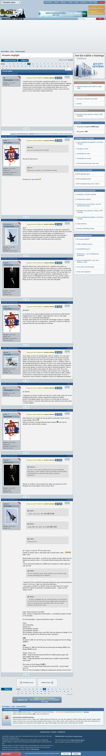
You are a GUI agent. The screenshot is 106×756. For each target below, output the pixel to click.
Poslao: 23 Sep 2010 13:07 (10, 410)
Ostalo (12, 51)
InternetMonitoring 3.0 (83, 249)
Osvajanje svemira (82, 149)
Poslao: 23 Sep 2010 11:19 (10, 73)
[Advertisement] (53, 36)
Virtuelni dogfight (20, 51)
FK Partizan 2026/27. (83, 239)
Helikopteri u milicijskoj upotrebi (86, 194)
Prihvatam (66, 753)
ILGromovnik (7, 224)
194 (60, 66)
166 (21, 64)
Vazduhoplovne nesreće (84, 158)
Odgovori (24, 60)
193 (56, 66)
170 (36, 64)
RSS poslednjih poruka (84, 179)
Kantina (70, 2)
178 (67, 64)
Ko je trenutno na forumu (11, 709)
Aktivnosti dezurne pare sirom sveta (88, 163)
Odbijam (76, 753)
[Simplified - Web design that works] (81, 741)
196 (68, 66)
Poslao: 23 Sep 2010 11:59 (10, 302)
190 (45, 66)
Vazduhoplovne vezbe (83, 153)
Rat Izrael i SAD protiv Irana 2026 (87, 99)
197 (3, 68)
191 (49, 66)
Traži (90, 2)
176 (59, 64)
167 (25, 64)
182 (14, 66)
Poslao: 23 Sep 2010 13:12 (10, 499)
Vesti (66, 736)
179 (3, 66)
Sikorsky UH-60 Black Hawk (85, 228)
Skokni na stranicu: (59, 69)
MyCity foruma (35, 749)
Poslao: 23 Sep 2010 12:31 (10, 383)
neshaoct (6, 504)
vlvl (4, 78)
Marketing (101, 2)
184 (22, 66)
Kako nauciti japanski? (84, 272)
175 (56, 64)
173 (48, 64)
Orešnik (79, 103)
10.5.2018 (70, 59)
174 (52, 64)
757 (6, 68)
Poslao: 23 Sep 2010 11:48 (10, 258)
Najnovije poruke (45, 731)
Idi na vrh (70, 694)
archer (5, 140)
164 (13, 64)
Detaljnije (86, 712)
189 (41, 66)
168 (29, 64)
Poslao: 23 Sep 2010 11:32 (10, 136)
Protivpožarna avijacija (84, 199)
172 (44, 64)
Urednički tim (61, 731)
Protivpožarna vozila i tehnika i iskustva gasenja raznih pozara (89, 205)
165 (17, 64)
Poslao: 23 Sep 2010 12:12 (10, 348)
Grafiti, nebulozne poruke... (85, 244)
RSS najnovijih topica (83, 174)
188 (37, 66)
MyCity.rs (70, 736)
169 (33, 64)
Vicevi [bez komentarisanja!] (85, 267)
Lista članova (83, 2)
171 (40, 64)
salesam (5, 352)
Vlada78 (5, 263)
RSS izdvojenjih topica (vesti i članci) (88, 184)
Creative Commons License (78, 740)
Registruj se (64, 2)
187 (33, 66)
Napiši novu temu (10, 60)
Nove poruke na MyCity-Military (85, 190)
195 (64, 66)
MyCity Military (48, 2)
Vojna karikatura (82, 223)
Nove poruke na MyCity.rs (83, 235)
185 (26, 66)
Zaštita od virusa (78, 736)
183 (18, 66)
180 (6, 66)
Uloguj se (56, 2)
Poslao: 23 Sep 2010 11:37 (10, 220)
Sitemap (54, 731)
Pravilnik (76, 2)
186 (29, 66)
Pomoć (95, 2)
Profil (27, 128)
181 (10, 66)
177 (63, 64)
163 (10, 64)
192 (52, 66)
